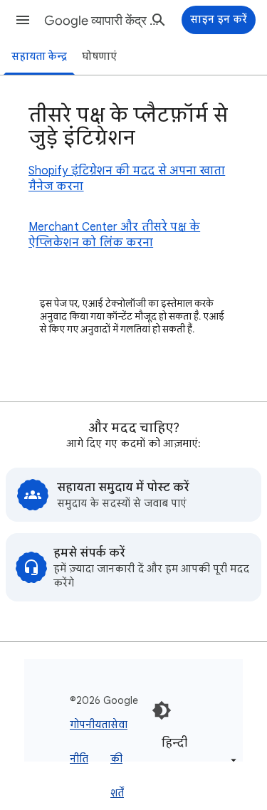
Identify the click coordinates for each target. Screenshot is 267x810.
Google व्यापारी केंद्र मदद (102, 20)
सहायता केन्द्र (39, 57)
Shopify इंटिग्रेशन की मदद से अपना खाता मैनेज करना (126, 179)
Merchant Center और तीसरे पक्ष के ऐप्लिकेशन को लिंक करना (114, 235)
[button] (23, 20)
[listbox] (196, 750)
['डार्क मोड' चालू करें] (162, 710)
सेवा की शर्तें (118, 758)
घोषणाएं (99, 57)
